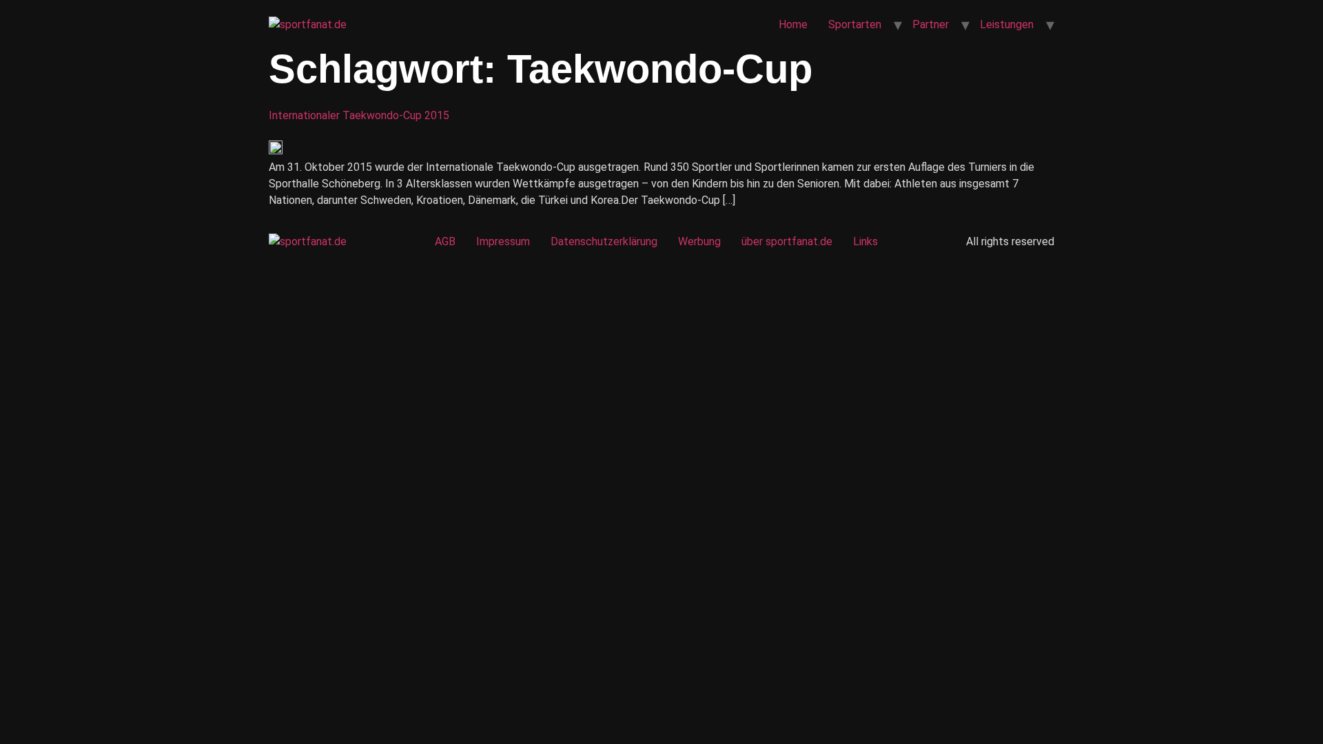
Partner (930, 24)
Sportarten (854, 24)
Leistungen (1007, 24)
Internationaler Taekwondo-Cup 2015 (359, 115)
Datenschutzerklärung (604, 241)
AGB (445, 241)
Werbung (699, 241)
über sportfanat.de (786, 241)
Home (793, 24)
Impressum (503, 241)
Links (865, 241)
